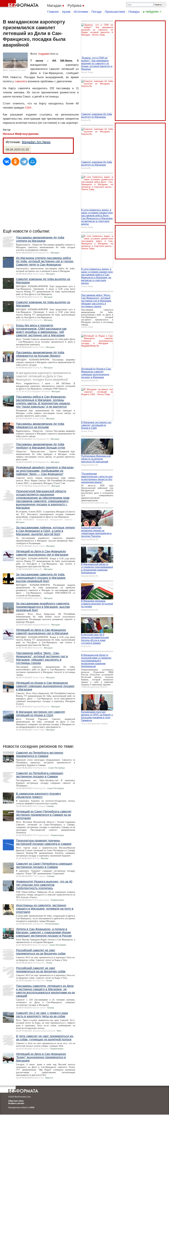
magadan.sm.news (17, 70)
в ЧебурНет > (152, 11)
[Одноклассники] (15, 162)
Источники (81, 11)
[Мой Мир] (32, 162)
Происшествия (115, 11)
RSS (32, 1107)
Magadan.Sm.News (36, 142)
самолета (21, 81)
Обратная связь (16, 1101)
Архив (66, 11)
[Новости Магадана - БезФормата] (20, 4)
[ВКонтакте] (7, 162)
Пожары (134, 11)
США (28, 107)
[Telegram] (24, 162)
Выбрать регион (16, 1103)
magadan (44, 53)
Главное (53, 11)
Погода (96, 11)
